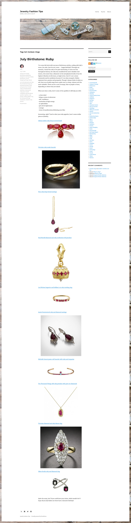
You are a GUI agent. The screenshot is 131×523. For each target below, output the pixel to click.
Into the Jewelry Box (94, 113)
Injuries (91, 111)
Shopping (91, 143)
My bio (103, 11)
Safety (90, 137)
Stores (91, 148)
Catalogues (92, 92)
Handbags (91, 108)
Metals (31, 76)
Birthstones (23, 75)
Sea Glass (91, 140)
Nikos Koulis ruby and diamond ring (49, 471)
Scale (90, 138)
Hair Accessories (93, 106)
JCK (90, 114)
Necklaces (22, 78)
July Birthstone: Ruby (37, 59)
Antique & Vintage (24, 73)
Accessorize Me (93, 82)
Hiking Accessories (94, 109)
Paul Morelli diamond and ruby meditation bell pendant (55, 237)
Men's (91, 119)
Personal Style (92, 130)
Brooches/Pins (93, 90)
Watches (91, 157)
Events (91, 101)
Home (97, 11)
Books (90, 87)
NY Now (91, 125)
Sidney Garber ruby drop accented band (50, 120)
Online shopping (93, 127)
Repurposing (92, 133)
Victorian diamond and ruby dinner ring (50, 423)
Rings (26, 80)
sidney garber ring (28, 96)
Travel (90, 151)
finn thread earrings (25, 83)
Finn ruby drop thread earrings (47, 191)
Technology (92, 149)
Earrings (27, 76)
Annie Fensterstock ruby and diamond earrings (52, 312)
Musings (91, 122)
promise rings (92, 168)
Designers (22, 76)
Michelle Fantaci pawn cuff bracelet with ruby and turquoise (56, 359)
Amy (21, 69)
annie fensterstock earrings (26, 82)
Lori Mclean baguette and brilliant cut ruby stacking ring (55, 287)
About (109, 11)
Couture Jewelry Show (94, 95)
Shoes (90, 141)
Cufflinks (91, 97)
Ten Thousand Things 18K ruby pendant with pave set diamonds (57, 383)
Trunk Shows (92, 154)
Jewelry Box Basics (93, 116)
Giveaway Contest (93, 105)
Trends (91, 153)
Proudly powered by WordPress (38, 516)
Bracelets (28, 75)
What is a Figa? (97, 172)
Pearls (90, 129)
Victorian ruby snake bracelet (47, 147)
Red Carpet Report (93, 132)
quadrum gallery (24, 95)
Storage (91, 146)
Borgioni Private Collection (99, 175)
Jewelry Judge (92, 117)
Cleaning (91, 93)
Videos (91, 156)
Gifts (90, 103)
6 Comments (23, 103)
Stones (30, 80)
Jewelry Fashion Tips (31, 11)
